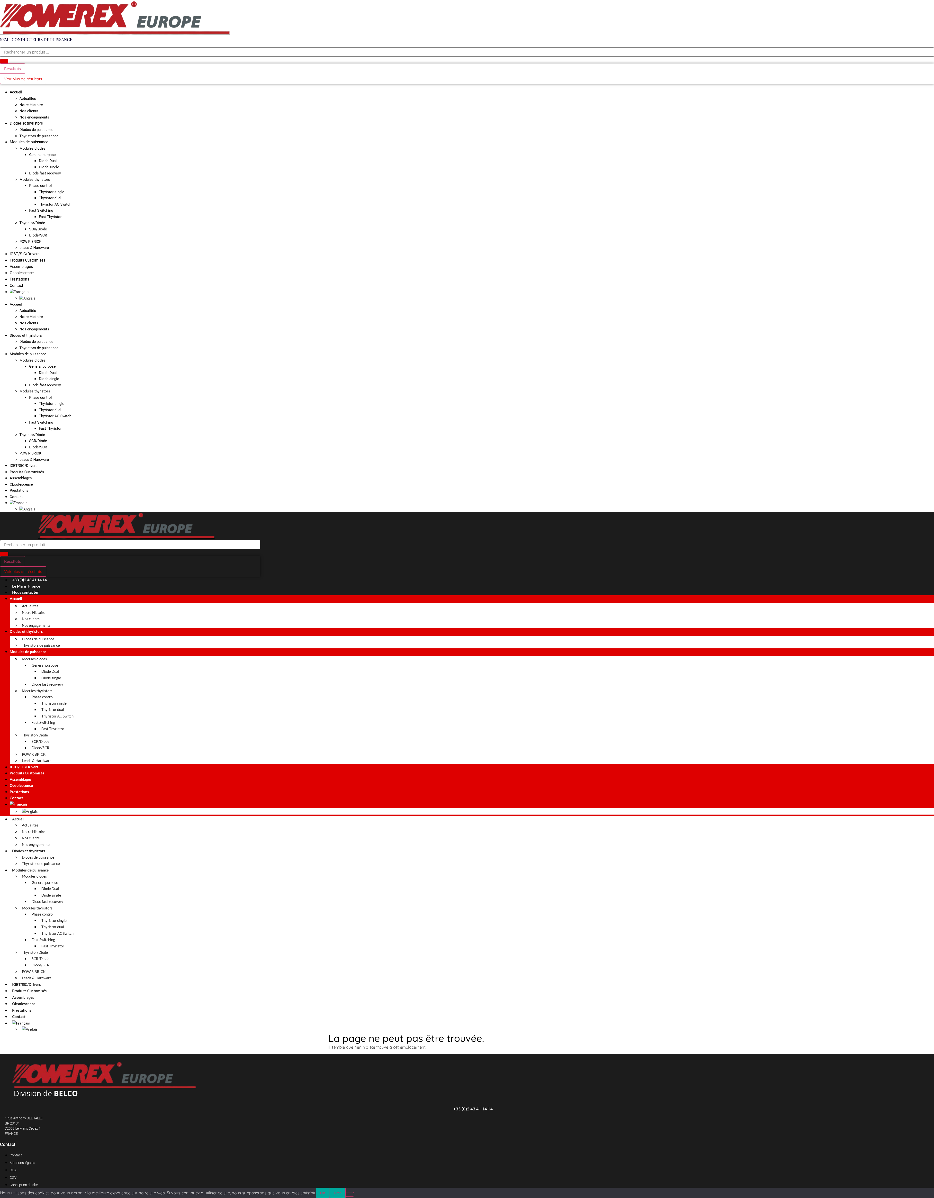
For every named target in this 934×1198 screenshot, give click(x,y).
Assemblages (21, 266)
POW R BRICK (30, 241)
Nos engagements (34, 117)
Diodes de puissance (36, 129)
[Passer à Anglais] (27, 298)
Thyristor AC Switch (55, 204)
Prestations (19, 279)
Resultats (12, 68)
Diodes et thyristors (26, 123)
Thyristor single (51, 192)
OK (323, 1192)
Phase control (40, 185)
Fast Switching (41, 210)
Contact (16, 285)
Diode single (49, 167)
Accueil (16, 92)
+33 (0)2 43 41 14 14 (473, 1109)
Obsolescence (22, 273)
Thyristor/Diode (32, 223)
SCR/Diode (38, 229)
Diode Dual (48, 161)
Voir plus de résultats (23, 78)
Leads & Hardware (34, 247)
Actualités (27, 98)
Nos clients (28, 111)
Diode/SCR (38, 235)
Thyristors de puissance (38, 136)
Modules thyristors (34, 179)
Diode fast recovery (45, 173)
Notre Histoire (31, 105)
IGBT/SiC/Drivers (24, 254)
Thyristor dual (50, 198)
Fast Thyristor (50, 217)
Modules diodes (32, 148)
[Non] (350, 1194)
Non (337, 1192)
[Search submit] (4, 61)
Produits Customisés (27, 260)
